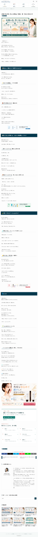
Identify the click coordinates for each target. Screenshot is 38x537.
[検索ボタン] (33, 1)
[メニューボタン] (36, 1)
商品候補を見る (5, 419)
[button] (4, 454)
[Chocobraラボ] (6, 1)
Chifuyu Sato (6, 473)
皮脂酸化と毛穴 (4, 15)
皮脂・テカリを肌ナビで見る (9, 417)
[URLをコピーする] (33, 454)
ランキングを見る (12, 419)
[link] (14, 487)
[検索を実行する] (35, 498)
